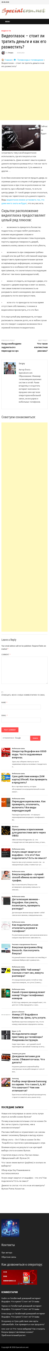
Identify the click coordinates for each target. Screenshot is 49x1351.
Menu (7, 21)
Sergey (10, 53)
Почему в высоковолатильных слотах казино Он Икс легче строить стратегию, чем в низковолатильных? (24, 1124)
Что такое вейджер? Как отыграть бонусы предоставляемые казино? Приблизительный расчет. (23, 1332)
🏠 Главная (6, 59)
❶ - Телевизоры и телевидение (28, 59)
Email (4, 715)
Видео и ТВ (6, 31)
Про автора (6, 1252)
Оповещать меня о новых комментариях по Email (23, 695)
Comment (6, 655)
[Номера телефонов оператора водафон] (19, 1277)
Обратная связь (8, 1257)
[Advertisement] (24, 95)
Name (4, 702)
